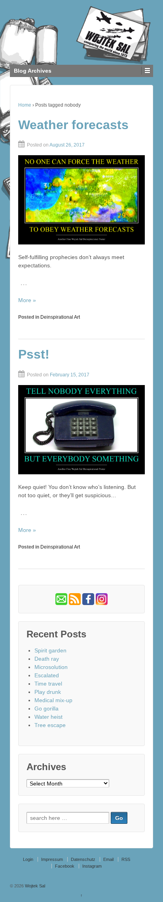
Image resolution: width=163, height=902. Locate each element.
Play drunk (47, 692)
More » (27, 300)
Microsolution (51, 667)
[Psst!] (81, 429)
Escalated (46, 675)
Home (24, 105)
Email (108, 859)
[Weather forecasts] (81, 199)
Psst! (33, 354)
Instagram (92, 866)
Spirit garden (50, 650)
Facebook (64, 866)
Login (28, 859)
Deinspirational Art (60, 317)
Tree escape (50, 725)
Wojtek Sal (34, 885)
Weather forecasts (73, 125)
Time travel (48, 683)
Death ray (46, 659)
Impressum (52, 859)
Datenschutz (83, 859)
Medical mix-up (53, 700)
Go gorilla (46, 708)
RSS (125, 859)
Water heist (48, 717)
